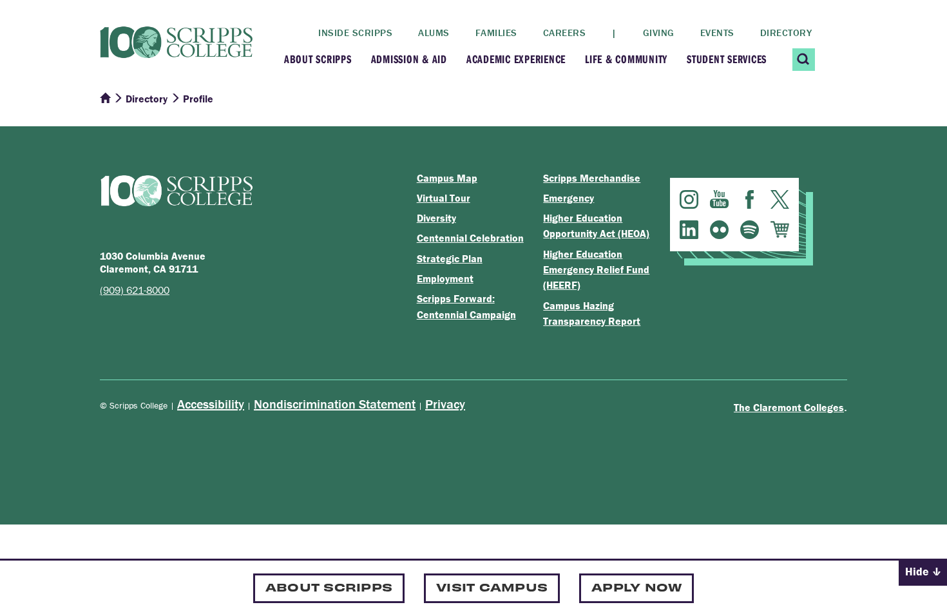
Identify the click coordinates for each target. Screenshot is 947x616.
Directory (786, 32)
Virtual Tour (443, 197)
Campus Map (447, 177)
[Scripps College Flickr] (719, 229)
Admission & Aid (409, 59)
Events (717, 32)
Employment (445, 278)
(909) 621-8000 (134, 290)
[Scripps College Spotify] (749, 229)
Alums (434, 32)
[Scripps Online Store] (780, 229)
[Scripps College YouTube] (719, 199)
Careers (564, 32)
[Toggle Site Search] (803, 59)
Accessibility (210, 404)
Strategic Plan (450, 258)
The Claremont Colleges (789, 407)
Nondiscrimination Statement (335, 404)
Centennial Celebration (470, 237)
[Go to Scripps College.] (105, 98)
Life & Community (626, 59)
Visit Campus (492, 586)
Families (496, 32)
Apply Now (636, 586)
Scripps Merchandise (591, 177)
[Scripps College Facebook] (749, 199)
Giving (658, 32)
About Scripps (318, 59)
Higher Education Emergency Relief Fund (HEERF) (596, 269)
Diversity (436, 217)
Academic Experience (516, 59)
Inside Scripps (355, 32)
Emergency (568, 197)
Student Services (727, 59)
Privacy (445, 404)
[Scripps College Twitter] (780, 199)
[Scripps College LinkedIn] (689, 229)
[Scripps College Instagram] (689, 199)
